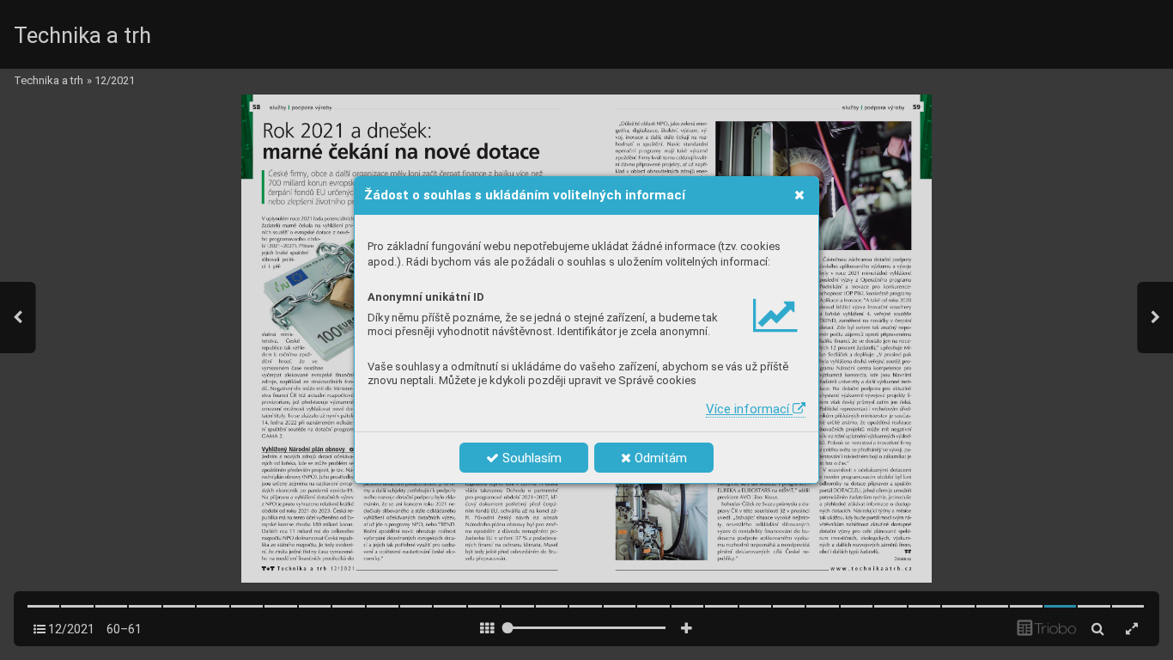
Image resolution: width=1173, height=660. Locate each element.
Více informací (749, 409)
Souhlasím (530, 458)
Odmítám (659, 458)
